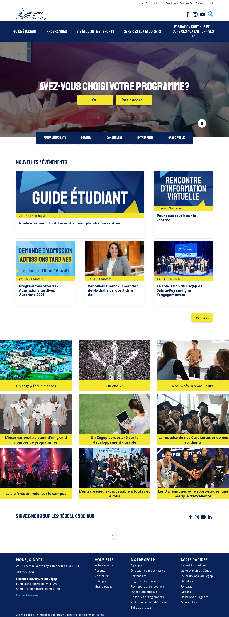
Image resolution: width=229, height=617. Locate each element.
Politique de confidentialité (149, 602)
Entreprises (145, 137)
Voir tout (202, 318)
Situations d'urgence (194, 597)
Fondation (187, 586)
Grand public (176, 137)
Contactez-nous (27, 595)
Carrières (202, 3)
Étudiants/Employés (179, 3)
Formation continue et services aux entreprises (193, 29)
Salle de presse (141, 607)
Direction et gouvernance (148, 570)
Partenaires (139, 576)
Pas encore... (133, 100)
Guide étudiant (25, 31)
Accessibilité (189, 602)
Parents (86, 137)
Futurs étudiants (55, 137)
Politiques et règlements (147, 597)
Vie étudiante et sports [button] (95, 31)
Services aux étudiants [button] (142, 31)
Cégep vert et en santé (146, 581)
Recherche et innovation (147, 586)
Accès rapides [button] (150, 3)
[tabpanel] (80, 204)
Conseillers (114, 137)
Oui (95, 100)
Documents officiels (144, 592)
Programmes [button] (57, 31)
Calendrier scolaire (193, 565)
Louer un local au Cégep (197, 576)
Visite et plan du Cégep (196, 570)
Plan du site (188, 581)
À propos (137, 565)
